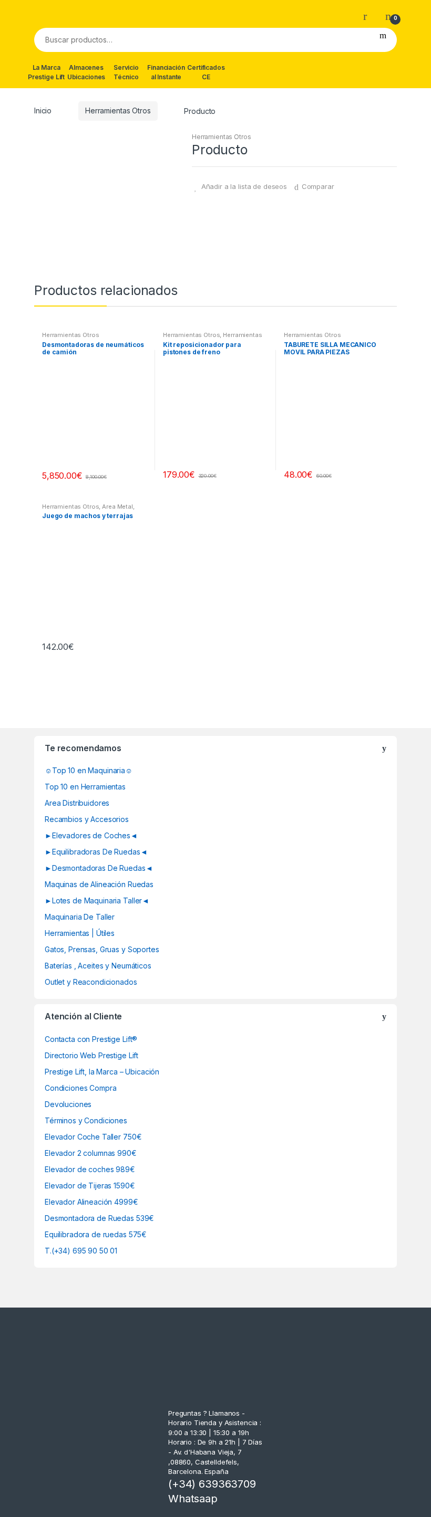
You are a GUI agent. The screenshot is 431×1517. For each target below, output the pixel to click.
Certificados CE (205, 72)
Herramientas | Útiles (80, 933)
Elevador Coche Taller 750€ (93, 1136)
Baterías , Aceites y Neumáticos (98, 965)
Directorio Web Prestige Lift (91, 1055)
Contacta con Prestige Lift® (91, 1039)
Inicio (43, 110)
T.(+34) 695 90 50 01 (81, 1250)
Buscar (383, 40)
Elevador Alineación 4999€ (91, 1201)
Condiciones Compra (80, 1087)
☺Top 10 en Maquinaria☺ (88, 770)
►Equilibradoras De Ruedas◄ (96, 851)
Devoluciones (68, 1104)
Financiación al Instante (165, 72)
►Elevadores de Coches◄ (91, 835)
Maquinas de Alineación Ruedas (99, 884)
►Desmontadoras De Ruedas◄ (99, 867)
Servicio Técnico (126, 72)
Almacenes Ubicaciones (86, 72)
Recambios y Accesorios (87, 819)
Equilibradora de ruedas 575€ (96, 1234)
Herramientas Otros (117, 110)
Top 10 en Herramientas (85, 786)
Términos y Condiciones (86, 1120)
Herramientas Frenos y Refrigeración (212, 338)
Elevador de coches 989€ (90, 1169)
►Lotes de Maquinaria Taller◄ (97, 900)
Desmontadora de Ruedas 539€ (99, 1218)
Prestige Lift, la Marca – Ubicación (102, 1071)
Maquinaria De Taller (80, 916)
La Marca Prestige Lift (46, 72)
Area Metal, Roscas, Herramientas (88, 510)
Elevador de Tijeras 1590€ (90, 1185)
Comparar (318, 186)
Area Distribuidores (77, 802)
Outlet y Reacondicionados (91, 981)
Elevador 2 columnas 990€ (91, 1153)
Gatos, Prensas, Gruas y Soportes (102, 949)
